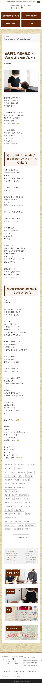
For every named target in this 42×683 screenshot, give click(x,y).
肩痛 (26, 506)
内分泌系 (7, 480)
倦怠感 (28, 476)
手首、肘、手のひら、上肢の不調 (15, 495)
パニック (29, 465)
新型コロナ (8, 499)
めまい (18, 468)
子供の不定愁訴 (10, 491)
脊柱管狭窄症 (9, 514)
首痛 (26, 529)
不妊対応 (20, 472)
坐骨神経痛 (8, 487)
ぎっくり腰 (18, 465)
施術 (17, 499)
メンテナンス (9, 472)
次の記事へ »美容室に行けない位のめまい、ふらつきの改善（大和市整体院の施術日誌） (30, 556)
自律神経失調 (9, 518)
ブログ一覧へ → (21, 537)
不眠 (29, 472)
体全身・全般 (9, 476)
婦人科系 (20, 487)
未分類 (26, 499)
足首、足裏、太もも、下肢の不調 (15, 521)
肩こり (17, 506)
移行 (16, 502)
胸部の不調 (17, 510)
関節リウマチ (9, 525)
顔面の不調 (17, 529)
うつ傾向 (7, 465)
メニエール (8, 468)
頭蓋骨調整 (29, 525)
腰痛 (19, 514)
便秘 (20, 476)
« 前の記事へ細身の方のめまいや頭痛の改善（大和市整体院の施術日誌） (12, 555)
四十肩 (21, 483)
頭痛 (19, 525)
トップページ (7, 36)
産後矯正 (7, 502)
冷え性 (25, 480)
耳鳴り (25, 502)
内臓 (16, 480)
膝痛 (27, 514)
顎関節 (7, 529)
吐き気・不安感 (10, 483)
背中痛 (7, 510)
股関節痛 (7, 506)
